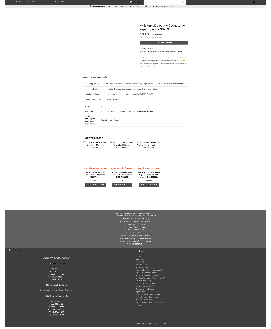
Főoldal (138, 256)
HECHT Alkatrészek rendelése (147, 275)
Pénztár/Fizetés (141, 265)
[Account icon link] (254, 2)
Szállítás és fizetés (142, 267)
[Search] (183, 2)
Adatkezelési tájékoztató (145, 286)
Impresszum (140, 292)
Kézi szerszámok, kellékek (156, 51)
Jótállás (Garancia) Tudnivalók (147, 273)
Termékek (139, 259)
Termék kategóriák (142, 262)
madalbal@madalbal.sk (144, 111)
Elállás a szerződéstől (144, 281)
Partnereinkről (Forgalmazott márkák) (149, 270)
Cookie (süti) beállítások (145, 289)
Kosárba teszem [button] (96, 185)
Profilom (139, 305)
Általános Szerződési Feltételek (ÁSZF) (150, 278)
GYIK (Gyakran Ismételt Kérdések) (148, 294)
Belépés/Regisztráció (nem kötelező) (149, 302)
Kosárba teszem (164, 42)
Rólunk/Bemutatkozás (144, 300)
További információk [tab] (98, 77)
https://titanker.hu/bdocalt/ (110, 120)
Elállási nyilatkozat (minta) (145, 283)
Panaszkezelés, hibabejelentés (147, 297)
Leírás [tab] (85, 77)
